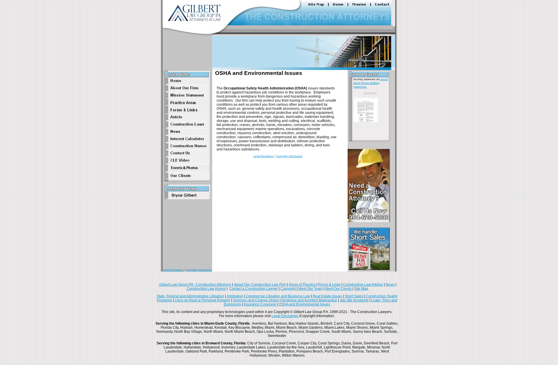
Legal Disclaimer (173, 270)
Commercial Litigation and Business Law (278, 296)
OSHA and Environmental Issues (304, 304)
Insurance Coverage (260, 304)
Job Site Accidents (354, 300)
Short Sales (354, 296)
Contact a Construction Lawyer (253, 289)
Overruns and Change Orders (256, 300)
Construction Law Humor (206, 289)
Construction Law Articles (363, 285)
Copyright (288, 289)
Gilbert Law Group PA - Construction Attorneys (194, 285)
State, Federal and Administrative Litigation (190, 296)
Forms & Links (329, 285)
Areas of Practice (302, 285)
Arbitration (235, 296)
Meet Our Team (310, 289)
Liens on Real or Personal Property (202, 300)
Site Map (361, 289)
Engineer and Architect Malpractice (309, 300)
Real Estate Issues (327, 296)
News (390, 285)
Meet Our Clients (338, 289)
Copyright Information (199, 270)
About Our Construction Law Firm (260, 285)
